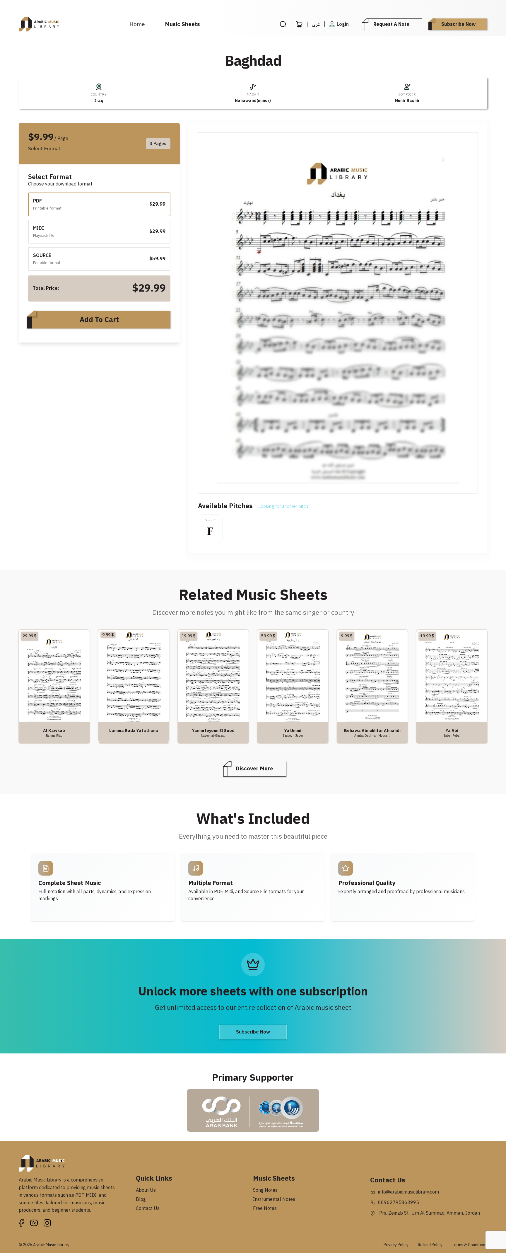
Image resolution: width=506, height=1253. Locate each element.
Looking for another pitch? (284, 506)
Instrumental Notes (274, 1199)
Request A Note (391, 24)
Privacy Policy (396, 1245)
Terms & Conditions (469, 1245)
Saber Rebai (451, 735)
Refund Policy (430, 1245)
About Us (146, 1190)
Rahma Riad (54, 735)
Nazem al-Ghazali (213, 735)
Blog (141, 1199)
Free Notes (265, 1208)
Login (343, 24)
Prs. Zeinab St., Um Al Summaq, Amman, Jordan (429, 1213)
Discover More (254, 768)
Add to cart (99, 319)
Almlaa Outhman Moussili (372, 735)
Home (137, 24)
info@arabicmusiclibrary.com (408, 1192)
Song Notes (265, 1190)
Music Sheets (182, 24)
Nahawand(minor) (253, 101)
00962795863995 (398, 1202)
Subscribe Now (458, 24)
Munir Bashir (407, 101)
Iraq (98, 101)
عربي (316, 24)
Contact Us (148, 1208)
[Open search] (283, 24)
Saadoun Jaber (293, 735)
